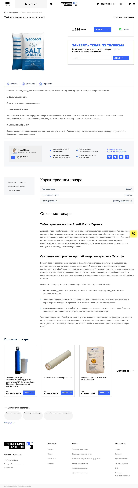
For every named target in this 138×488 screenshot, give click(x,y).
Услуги (117, 449)
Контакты (51, 463)
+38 (107, 4)
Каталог (32, 4)
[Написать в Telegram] (127, 157)
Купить (99, 29)
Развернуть (8, 423)
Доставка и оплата (121, 463)
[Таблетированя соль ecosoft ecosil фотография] (32, 50)
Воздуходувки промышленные (82, 454)
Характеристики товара (16, 186)
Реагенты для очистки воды (32, 413)
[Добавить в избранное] (123, 17)
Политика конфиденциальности (122, 474)
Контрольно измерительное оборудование (86, 459)
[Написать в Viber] (109, 157)
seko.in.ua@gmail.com (22, 158)
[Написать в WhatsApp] (121, 157)
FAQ (116, 468)
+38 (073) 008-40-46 (11, 460)
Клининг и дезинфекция (80, 463)
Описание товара (14, 190)
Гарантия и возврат (121, 459)
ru (121, 4)
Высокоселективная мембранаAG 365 (58, 378)
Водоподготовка (14, 12)
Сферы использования (79, 473)
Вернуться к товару (15, 182)
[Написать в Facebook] (115, 157)
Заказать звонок (118, 58)
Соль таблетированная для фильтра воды (58, 413)
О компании (52, 459)
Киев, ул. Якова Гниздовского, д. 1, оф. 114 (14, 465)
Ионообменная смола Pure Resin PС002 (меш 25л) (93, 379)
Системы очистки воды (13, 413)
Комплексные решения (79, 468)
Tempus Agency (26, 486)
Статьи (50, 454)
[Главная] (5, 12)
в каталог (123, 370)
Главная (50, 449)
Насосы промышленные (80, 449)
